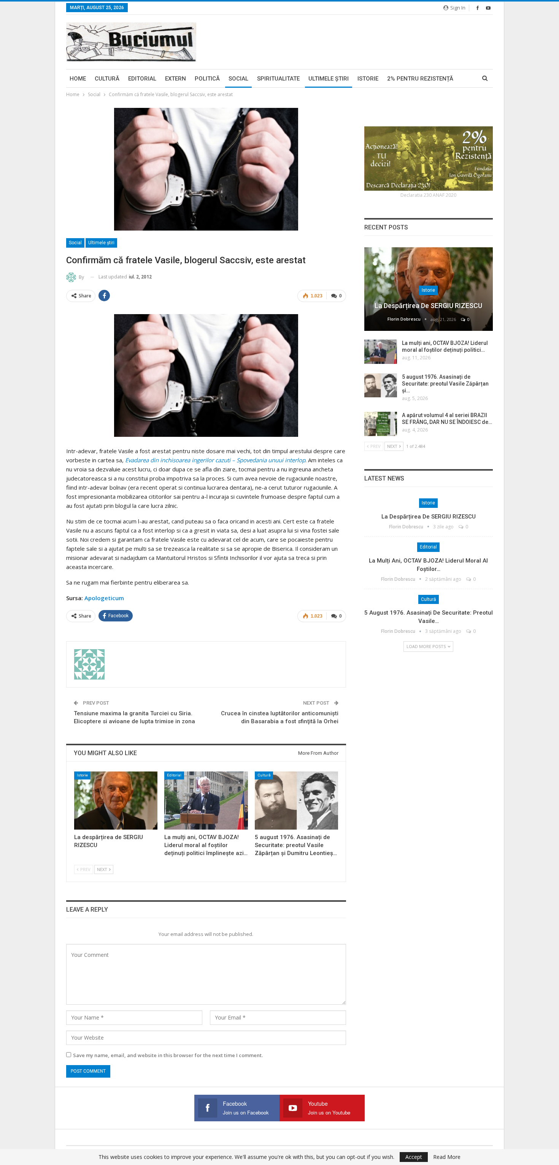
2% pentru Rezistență (420, 78)
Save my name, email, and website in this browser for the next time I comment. (168, 1055)
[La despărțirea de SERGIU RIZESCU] (115, 800)
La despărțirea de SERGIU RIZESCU (428, 306)
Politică (207, 78)
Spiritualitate (278, 78)
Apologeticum (104, 598)
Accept (413, 1156)
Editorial (142, 78)
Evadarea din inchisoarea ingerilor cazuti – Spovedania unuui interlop (215, 460)
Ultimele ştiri (328, 78)
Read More (447, 1157)
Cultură (107, 78)
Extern (175, 78)
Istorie (367, 78)
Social (238, 78)
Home (78, 78)
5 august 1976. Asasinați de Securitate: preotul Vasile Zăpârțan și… (445, 384)
